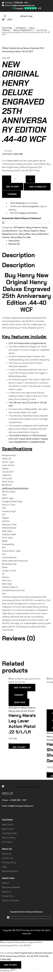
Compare (12, 194)
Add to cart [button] (19, 747)
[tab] (30, 240)
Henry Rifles (24, 234)
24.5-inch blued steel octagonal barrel (27, 343)
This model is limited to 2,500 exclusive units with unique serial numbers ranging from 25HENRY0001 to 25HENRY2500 (28, 438)
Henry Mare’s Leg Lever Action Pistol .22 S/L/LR (22, 724)
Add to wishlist (37, 187)
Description (14, 240)
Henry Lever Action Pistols (21, 711)
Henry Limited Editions (23, 30)
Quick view (19, 702)
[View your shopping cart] (49, 19)
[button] (26, 541)
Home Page (7, 28)
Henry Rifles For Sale (20, 237)
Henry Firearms (33, 227)
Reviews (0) (14, 243)
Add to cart (12, 186)
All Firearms (21, 28)
